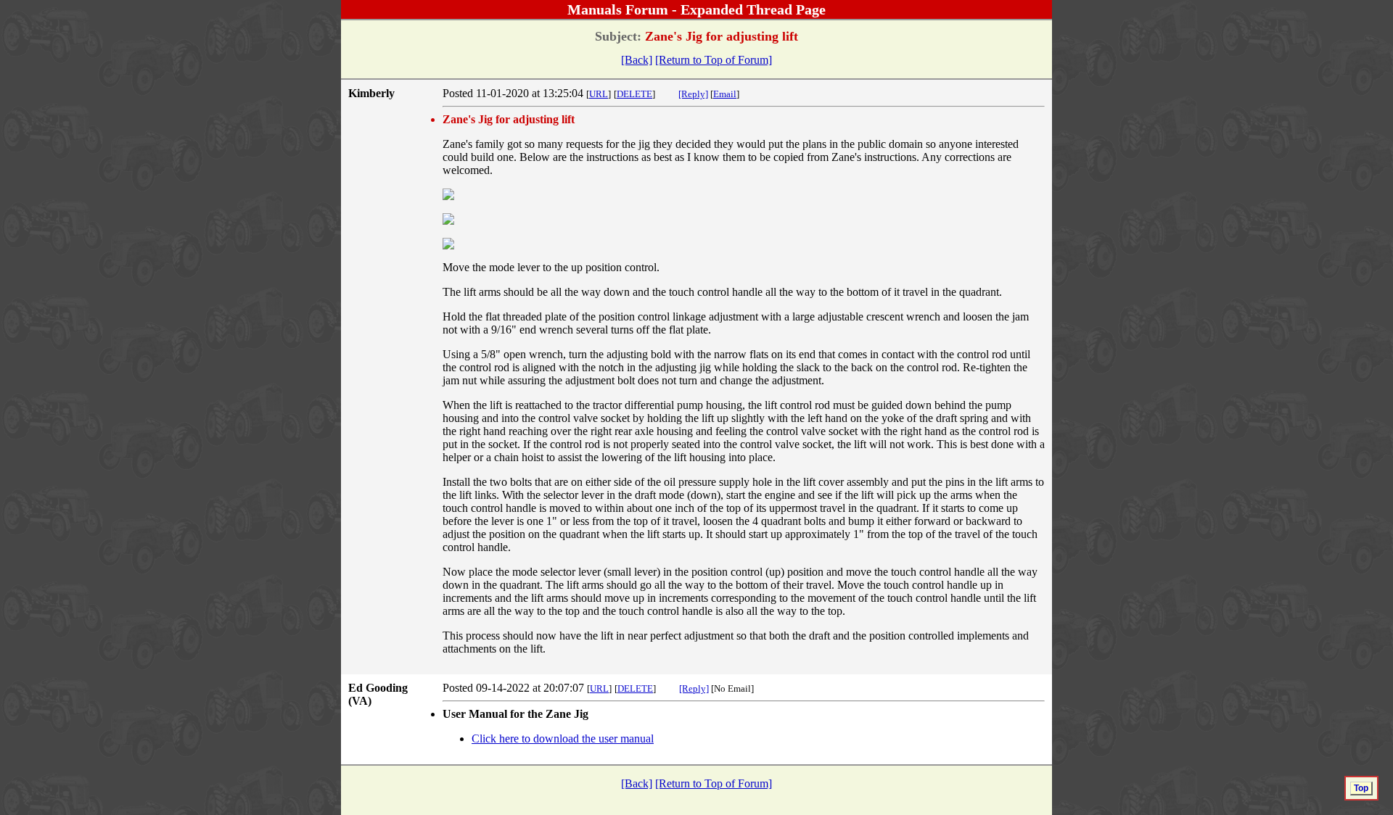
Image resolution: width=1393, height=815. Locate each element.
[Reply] (693, 93)
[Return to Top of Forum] (713, 60)
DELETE (634, 93)
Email (724, 93)
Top (1361, 788)
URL (598, 93)
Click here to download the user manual (563, 738)
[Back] (636, 60)
